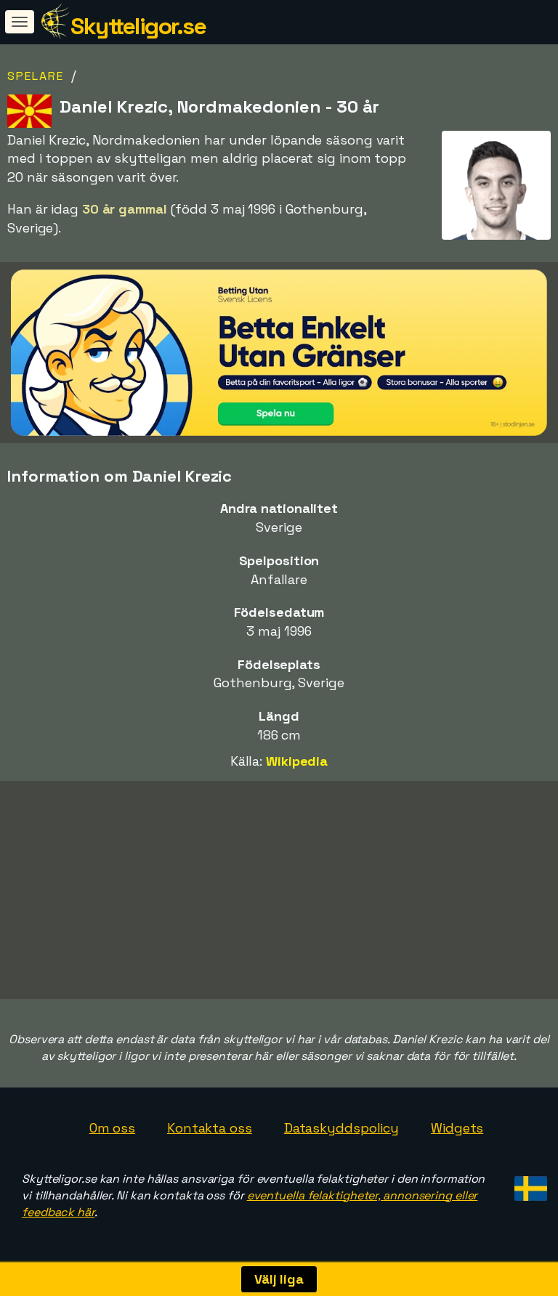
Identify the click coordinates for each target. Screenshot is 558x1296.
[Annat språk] (528, 1184)
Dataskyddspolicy (341, 1127)
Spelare (35, 76)
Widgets (457, 1127)
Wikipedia (297, 761)
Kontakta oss (209, 1127)
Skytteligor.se (138, 26)
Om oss (112, 1127)
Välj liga (279, 1279)
